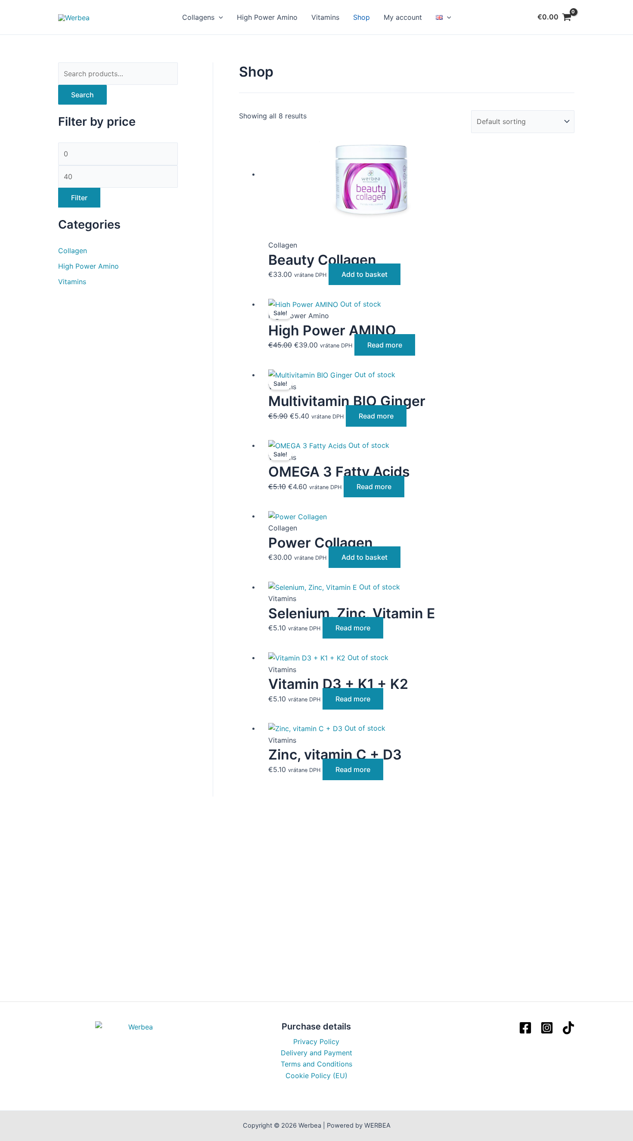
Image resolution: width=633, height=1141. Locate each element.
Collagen (72, 250)
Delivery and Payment (316, 1052)
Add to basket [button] (364, 274)
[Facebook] (525, 1027)
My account (403, 17)
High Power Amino (267, 17)
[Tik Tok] (568, 1027)
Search (82, 94)
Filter (79, 197)
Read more (384, 345)
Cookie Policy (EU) (316, 1075)
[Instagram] (546, 1027)
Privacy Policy (316, 1041)
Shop (361, 17)
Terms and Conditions (316, 1064)
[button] (218, 17)
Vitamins (325, 17)
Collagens (198, 17)
